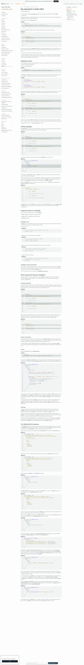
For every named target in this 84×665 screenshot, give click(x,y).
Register (56, 1)
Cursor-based (3, 64)
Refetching (3, 28)
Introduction (3, 12)
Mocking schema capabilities (6, 86)
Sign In (81, 3)
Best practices (4, 41)
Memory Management (5, 53)
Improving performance (5, 92)
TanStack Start (4, 107)
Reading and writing (4, 48)
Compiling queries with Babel (6, 97)
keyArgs (2, 66)
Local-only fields (4, 72)
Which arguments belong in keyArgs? (72, 14)
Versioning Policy (4, 131)
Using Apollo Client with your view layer (6, 102)
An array (23, 216)
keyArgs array (69, 12)
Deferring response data (5, 39)
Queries (2, 19)
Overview (3, 45)
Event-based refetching (5, 29)
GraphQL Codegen (4, 81)
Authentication (4, 118)
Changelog (3, 128)
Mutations (3, 24)
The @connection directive (70, 19)
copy (60, 23)
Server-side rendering (5, 95)
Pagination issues (36, 351)
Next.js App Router (4, 104)
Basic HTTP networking (5, 115)
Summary (68, 18)
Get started (3, 15)
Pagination (32, 6)
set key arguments (35, 122)
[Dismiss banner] (82, 1)
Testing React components (6, 83)
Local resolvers (4, 75)
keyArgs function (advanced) (71, 13)
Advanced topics (4, 55)
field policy (43, 157)
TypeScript (3, 26)
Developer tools (4, 79)
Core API (3, 61)
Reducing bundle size (5, 88)
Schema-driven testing (5, 84)
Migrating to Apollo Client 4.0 (6, 130)
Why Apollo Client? (4, 14)
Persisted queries (4, 36)
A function (23, 218)
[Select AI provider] (57, 663)
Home (22, 6)
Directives (3, 33)
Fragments (3, 23)
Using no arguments (70, 17)
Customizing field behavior (6, 52)
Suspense (3, 21)
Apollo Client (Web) (27, 6)
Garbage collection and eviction (7, 50)
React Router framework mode (6, 106)
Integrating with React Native (6, 109)
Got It (10, 661)
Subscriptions (3, 31)
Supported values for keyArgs (70, 11)
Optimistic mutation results (6, 94)
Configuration (3, 47)
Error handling (3, 34)
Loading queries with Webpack (6, 111)
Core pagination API (33, 14)
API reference (43, 271)
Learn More (13, 659)
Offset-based (3, 63)
